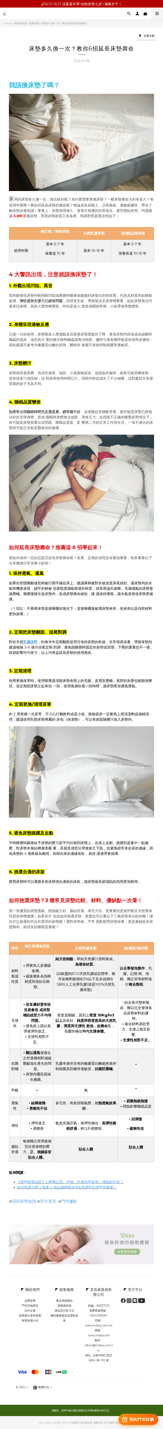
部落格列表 (20, 23)
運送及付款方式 (64, 1310)
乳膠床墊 (34, 23)
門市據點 (69, 1201)
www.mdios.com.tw (98, 1325)
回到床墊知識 (24, 1201)
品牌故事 (30, 1300)
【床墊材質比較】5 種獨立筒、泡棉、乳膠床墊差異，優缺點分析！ (70, 1182)
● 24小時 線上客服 (81, 4)
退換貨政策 (64, 1305)
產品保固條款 (64, 1300)
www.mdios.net (99, 1335)
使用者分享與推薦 (30, 1315)
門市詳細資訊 (30, 1305)
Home (8, 23)
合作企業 (30, 1310)
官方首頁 (48, 1201)
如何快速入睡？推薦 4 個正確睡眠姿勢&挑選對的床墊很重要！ (67, 1187)
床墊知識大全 (30, 1320)
